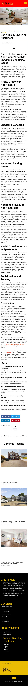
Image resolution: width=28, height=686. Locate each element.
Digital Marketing (5, 611)
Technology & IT (5, 621)
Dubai (6, 646)
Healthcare (4, 618)
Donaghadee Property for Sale (9, 482)
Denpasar (7, 647)
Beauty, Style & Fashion (7, 606)
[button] (25, 3)
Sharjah (7, 644)
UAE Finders (8, 579)
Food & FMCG (5, 616)
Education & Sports (6, 613)
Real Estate (5, 31)
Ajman (6, 649)
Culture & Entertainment (7, 609)
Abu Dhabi (7, 651)
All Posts (15, 430)
